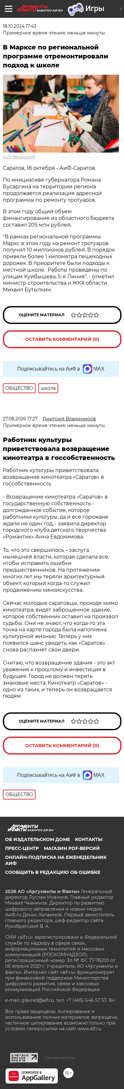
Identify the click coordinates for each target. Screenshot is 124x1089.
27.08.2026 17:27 (20, 419)
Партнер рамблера (60, 1058)
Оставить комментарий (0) (62, 339)
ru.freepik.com (19, 157)
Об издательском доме (37, 839)
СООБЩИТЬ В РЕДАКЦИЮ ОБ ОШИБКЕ (52, 872)
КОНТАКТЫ (88, 839)
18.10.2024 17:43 (19, 26)
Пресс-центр (22, 848)
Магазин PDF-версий (72, 848)
